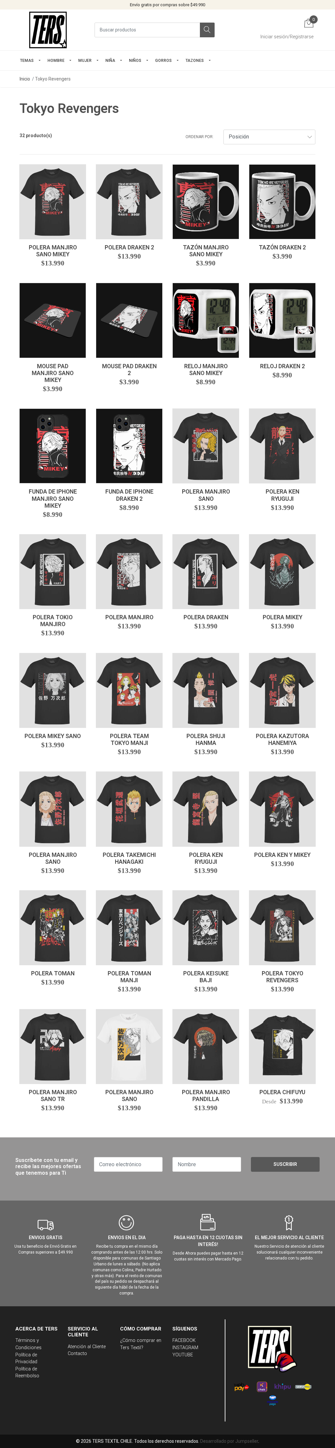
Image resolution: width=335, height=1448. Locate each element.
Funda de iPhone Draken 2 (129, 495)
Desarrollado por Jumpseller (229, 1441)
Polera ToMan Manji (129, 977)
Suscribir (285, 1164)
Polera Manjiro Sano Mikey (53, 251)
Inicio (25, 78)
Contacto (77, 1353)
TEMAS (27, 60)
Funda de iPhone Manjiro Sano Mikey (53, 498)
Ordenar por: (199, 137)
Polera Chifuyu (282, 1092)
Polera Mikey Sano (53, 736)
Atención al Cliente (87, 1346)
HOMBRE (55, 60)
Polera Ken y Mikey (282, 855)
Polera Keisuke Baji (206, 977)
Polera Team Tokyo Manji (129, 739)
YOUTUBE (182, 1355)
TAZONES (194, 60)
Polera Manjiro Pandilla (206, 1095)
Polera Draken (206, 617)
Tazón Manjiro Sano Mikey (206, 251)
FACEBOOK (184, 1340)
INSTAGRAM (185, 1347)
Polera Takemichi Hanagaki (129, 858)
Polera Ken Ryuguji (282, 495)
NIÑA (110, 60)
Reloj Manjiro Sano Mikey (206, 369)
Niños (135, 60)
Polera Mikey (282, 617)
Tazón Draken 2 (282, 247)
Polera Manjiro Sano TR (53, 1095)
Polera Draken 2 (129, 247)
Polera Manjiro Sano (206, 495)
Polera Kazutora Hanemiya (282, 739)
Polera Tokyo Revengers (282, 977)
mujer (85, 60)
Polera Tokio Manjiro (53, 620)
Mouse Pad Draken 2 (129, 369)
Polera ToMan (53, 973)
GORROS (163, 60)
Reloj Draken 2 (282, 366)
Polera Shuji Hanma (205, 739)
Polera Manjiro (129, 617)
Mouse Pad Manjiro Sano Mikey (53, 373)
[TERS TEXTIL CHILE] (49, 29)
